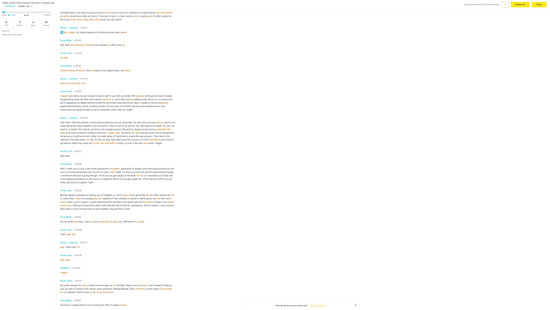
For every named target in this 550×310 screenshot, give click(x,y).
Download (520, 4)
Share (539, 4)
